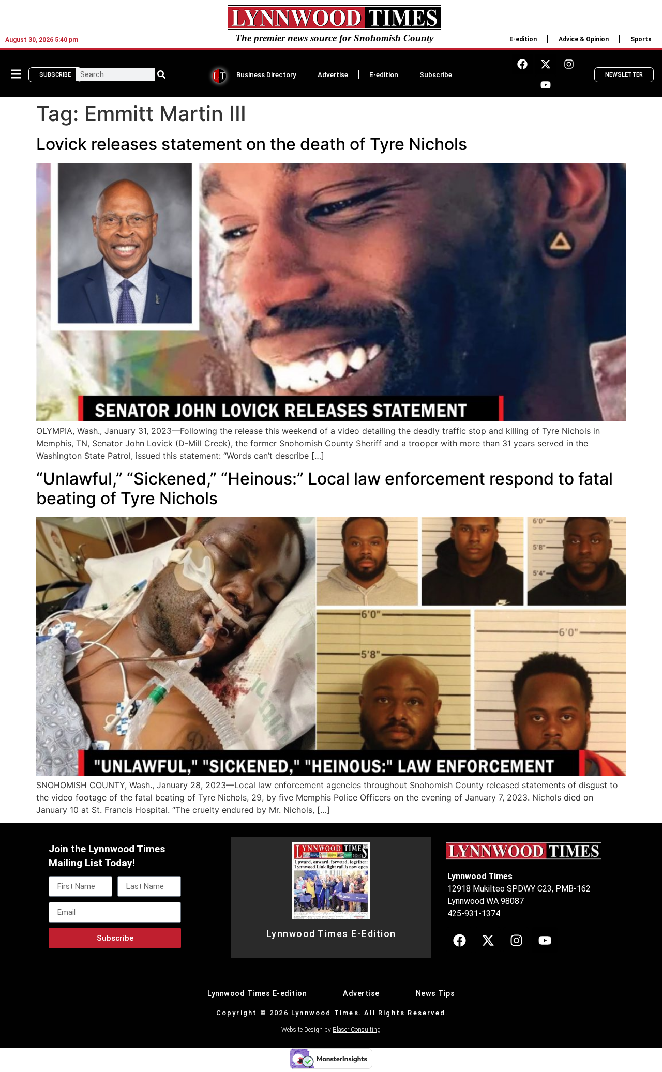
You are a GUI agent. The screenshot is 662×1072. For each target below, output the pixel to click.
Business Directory (266, 74)
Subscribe (435, 74)
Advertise (333, 74)
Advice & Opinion (584, 39)
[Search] (161, 74)
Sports (641, 39)
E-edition (523, 39)
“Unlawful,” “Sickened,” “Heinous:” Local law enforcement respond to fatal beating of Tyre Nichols (324, 488)
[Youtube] (545, 84)
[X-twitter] (545, 64)
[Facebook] (522, 64)
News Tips (435, 993)
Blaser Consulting (357, 1029)
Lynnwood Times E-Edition (331, 934)
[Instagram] (569, 64)
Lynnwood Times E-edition (257, 993)
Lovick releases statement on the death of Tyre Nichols (251, 144)
